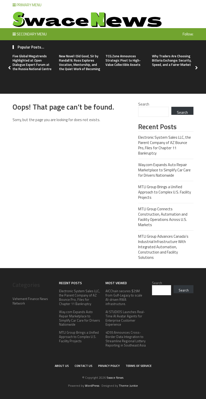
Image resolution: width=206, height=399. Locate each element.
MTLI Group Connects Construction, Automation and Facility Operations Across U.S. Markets (162, 217)
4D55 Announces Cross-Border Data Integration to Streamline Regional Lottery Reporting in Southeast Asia (126, 339)
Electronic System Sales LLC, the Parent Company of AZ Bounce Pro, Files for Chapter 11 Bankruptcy (164, 145)
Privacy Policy (109, 365)
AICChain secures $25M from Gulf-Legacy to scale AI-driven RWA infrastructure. (124, 297)
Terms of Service (138, 365)
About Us (62, 365)
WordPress (92, 385)
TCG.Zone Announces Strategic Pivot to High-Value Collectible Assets (123, 60)
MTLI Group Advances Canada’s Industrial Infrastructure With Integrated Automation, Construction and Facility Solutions (163, 246)
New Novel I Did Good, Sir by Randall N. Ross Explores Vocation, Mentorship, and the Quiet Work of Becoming (79, 62)
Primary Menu (28, 5)
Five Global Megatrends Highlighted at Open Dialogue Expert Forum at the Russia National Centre (32, 62)
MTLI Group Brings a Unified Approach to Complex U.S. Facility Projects (164, 192)
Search (143, 104)
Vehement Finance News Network (30, 301)
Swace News (115, 377)
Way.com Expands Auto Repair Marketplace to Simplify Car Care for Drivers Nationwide (164, 170)
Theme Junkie (128, 385)
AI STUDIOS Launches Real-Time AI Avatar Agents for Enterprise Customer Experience (125, 318)
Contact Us (83, 365)
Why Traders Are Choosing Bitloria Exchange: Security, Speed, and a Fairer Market (171, 60)
